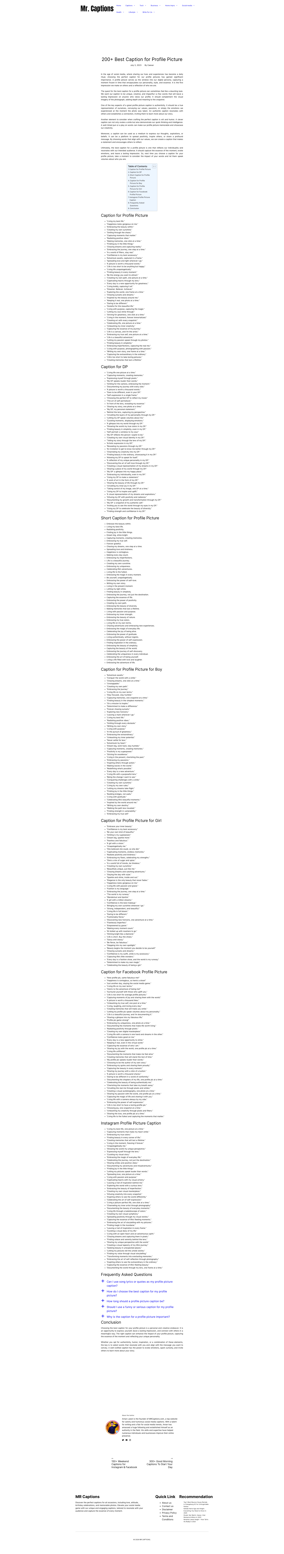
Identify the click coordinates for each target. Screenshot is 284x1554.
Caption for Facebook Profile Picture (138, 193)
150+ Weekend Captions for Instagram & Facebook (124, 1464)
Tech (142, 5)
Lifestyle (132, 12)
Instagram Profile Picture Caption (140, 198)
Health (118, 12)
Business (154, 5)
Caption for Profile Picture (140, 169)
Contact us (167, 1506)
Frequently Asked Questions (137, 204)
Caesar (150, 65)
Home (118, 5)
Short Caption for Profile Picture (140, 176)
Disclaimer (167, 1509)
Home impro (170, 5)
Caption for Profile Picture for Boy (137, 182)
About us (166, 1502)
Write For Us (147, 12)
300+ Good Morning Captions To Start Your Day (160, 1464)
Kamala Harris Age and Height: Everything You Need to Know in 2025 (195, 1511)
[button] (142, 1283)
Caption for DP (136, 172)
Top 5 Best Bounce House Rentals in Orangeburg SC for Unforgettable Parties (196, 1504)
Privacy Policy (169, 1512)
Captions (128, 5)
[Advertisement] (142, 51)
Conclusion (134, 208)
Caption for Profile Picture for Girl (137, 187)
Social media (187, 5)
